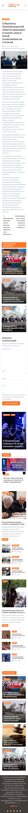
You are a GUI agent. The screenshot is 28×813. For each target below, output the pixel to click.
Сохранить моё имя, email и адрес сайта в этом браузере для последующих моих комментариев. (13, 397)
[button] (24, 430)
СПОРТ (5, 581)
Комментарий (6, 349)
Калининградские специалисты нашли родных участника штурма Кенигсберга (14, 300)
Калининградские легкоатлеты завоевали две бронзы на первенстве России (19, 648)
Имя (3, 371)
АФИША (6, 474)
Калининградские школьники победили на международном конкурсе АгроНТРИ (13, 272)
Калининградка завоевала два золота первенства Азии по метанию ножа (18, 636)
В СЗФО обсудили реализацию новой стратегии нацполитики (17, 550)
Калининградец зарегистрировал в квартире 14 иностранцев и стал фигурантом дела (13, 743)
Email (4, 378)
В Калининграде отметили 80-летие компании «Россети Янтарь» (13, 444)
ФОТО (12, 415)
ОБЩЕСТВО (6, 19)
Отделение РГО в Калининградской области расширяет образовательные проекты (14, 329)
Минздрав (14, 48)
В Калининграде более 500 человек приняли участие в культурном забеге (13, 612)
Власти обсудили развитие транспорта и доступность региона (19, 572)
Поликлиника (21, 48)
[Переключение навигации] (3, 6)
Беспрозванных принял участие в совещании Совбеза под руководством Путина (14, 524)
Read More (5, 539)
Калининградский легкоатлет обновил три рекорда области (18, 658)
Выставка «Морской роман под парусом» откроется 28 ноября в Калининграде (13, 480)
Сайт (3, 385)
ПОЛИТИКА (6, 493)
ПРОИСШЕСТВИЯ (8, 727)
